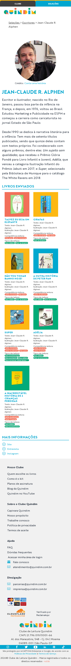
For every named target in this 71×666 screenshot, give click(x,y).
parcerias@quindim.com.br (30, 584)
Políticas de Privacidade (25, 653)
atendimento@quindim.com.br (32, 567)
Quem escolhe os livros (21, 473)
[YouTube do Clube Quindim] (35, 647)
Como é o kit (15, 478)
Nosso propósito (17, 515)
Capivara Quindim (18, 510)
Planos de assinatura (20, 483)
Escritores (28, 22)
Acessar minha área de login (25, 557)
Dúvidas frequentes (19, 552)
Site (9, 444)
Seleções (14, 22)
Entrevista (13, 448)
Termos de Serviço (47, 653)
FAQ (10, 547)
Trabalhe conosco (18, 520)
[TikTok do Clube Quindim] (63, 647)
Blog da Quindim (17, 488)
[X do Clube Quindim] (26, 647)
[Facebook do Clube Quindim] (17, 647)
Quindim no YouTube (21, 493)
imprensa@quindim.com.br (30, 589)
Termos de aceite (18, 530)
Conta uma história (35, 83)
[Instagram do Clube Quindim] (7, 647)
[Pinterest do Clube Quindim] (54, 647)
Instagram (12, 453)
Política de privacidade (21, 525)
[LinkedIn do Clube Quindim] (44, 647)
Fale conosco (21, 562)
